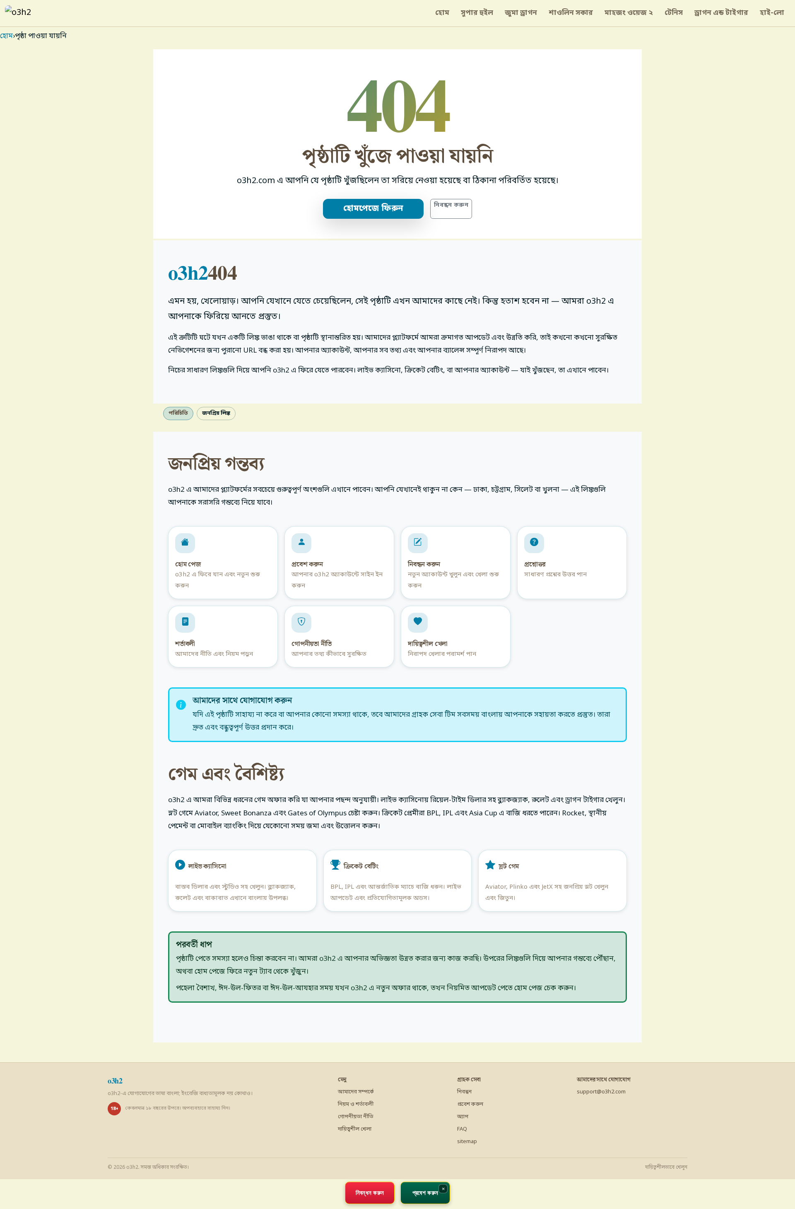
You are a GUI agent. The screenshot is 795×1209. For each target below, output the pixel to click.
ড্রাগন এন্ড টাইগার (721, 13)
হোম (442, 13)
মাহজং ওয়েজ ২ (629, 13)
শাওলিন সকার (571, 13)
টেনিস (674, 13)
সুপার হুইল (477, 13)
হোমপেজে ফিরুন (373, 208)
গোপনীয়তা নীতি (355, 1116)
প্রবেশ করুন (470, 1104)
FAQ (462, 1129)
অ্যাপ (462, 1116)
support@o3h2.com (601, 1091)
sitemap (467, 1141)
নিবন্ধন (464, 1091)
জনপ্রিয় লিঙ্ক (216, 413)
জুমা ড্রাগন (521, 13)
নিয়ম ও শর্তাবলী (355, 1104)
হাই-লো (772, 13)
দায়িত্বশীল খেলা (354, 1129)
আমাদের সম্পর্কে (356, 1091)
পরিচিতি (178, 413)
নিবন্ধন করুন (451, 205)
